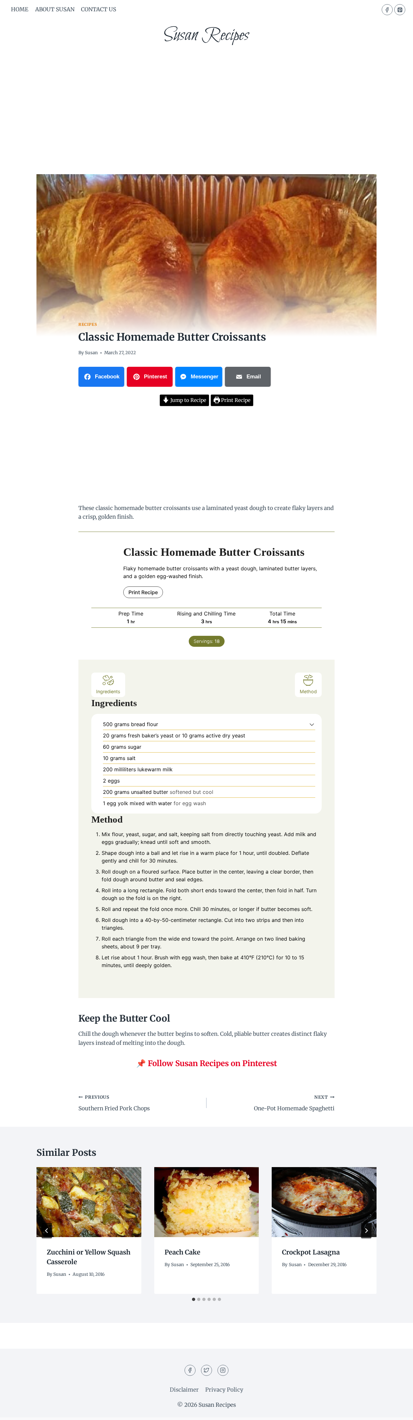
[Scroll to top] (396, 1410)
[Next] (366, 1230)
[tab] (193, 1299)
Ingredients (108, 691)
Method (308, 691)
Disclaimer (184, 1389)
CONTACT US (98, 9)
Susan (91, 352)
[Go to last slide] (47, 1230)
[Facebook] (387, 9)
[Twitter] (206, 1370)
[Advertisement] (206, 100)
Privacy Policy (224, 1389)
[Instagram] (222, 1370)
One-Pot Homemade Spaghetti (294, 1103)
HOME (19, 9)
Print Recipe (235, 400)
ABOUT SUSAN (55, 9)
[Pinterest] (399, 9)
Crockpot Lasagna (311, 1252)
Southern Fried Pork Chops (114, 1103)
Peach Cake (182, 1252)
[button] (311, 724)
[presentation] (88, 1202)
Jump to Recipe (187, 400)
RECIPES (87, 324)
